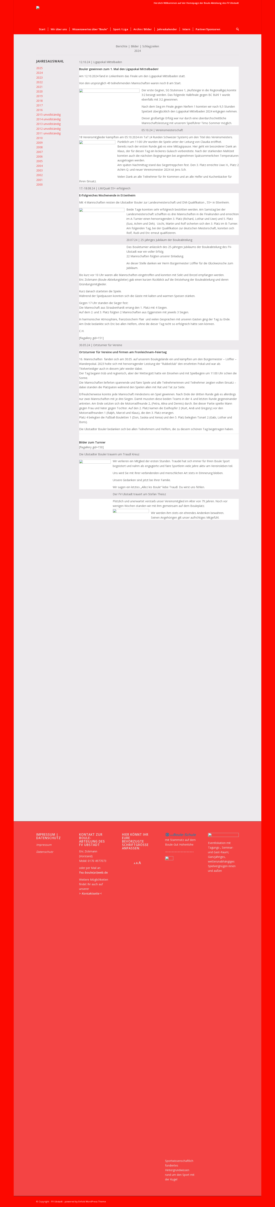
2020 (39, 91)
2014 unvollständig (48, 119)
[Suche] (236, 29)
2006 (39, 156)
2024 (39, 73)
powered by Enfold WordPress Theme (85, 1201)
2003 (39, 170)
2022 (39, 82)
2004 (39, 166)
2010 (39, 138)
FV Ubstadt (57, 1201)
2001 (39, 180)
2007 (39, 152)
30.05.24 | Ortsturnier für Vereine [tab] (100, 345)
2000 (39, 184)
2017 (39, 105)
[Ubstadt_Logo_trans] (45, 15)
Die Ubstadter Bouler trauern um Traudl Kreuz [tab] (109, 454)
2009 (39, 142)
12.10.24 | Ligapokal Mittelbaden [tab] (100, 62)
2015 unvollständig (48, 114)
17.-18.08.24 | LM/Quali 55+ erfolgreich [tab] (104, 188)
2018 (39, 101)
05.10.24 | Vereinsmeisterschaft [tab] (162, 130)
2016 (39, 110)
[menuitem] (42, 29)
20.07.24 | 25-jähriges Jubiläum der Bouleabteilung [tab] (159, 240)
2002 (39, 175)
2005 (39, 161)
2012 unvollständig (48, 129)
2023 (39, 77)
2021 (39, 87)
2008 (39, 147)
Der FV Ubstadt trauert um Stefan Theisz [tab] (139, 494)
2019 (39, 96)
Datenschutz (44, 852)
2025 (39, 68)
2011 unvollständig (48, 133)
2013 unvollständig (48, 124)
